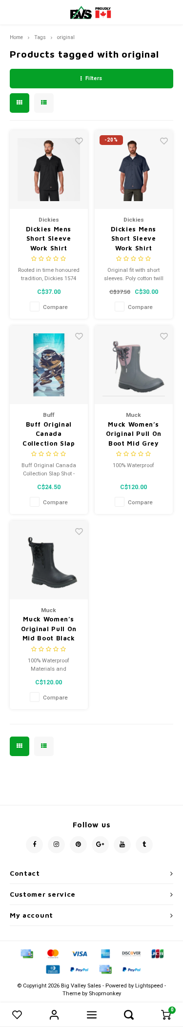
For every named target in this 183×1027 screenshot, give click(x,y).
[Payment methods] (26, 953)
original (66, 37)
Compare (55, 307)
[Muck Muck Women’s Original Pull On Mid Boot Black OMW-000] (49, 560)
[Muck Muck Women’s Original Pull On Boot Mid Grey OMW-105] (134, 365)
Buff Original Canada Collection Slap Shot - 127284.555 (49, 434)
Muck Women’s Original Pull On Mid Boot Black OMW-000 (49, 629)
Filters (93, 78)
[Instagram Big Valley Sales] (56, 844)
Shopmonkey (105, 993)
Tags (40, 37)
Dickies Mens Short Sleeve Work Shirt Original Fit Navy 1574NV (133, 239)
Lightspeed (149, 986)
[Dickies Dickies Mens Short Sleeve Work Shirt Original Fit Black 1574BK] (49, 169)
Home (16, 37)
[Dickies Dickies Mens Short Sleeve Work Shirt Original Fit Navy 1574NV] (134, 169)
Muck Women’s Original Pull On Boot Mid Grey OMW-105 (134, 434)
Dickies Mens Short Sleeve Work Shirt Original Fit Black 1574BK (49, 239)
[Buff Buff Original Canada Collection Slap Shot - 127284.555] (49, 365)
